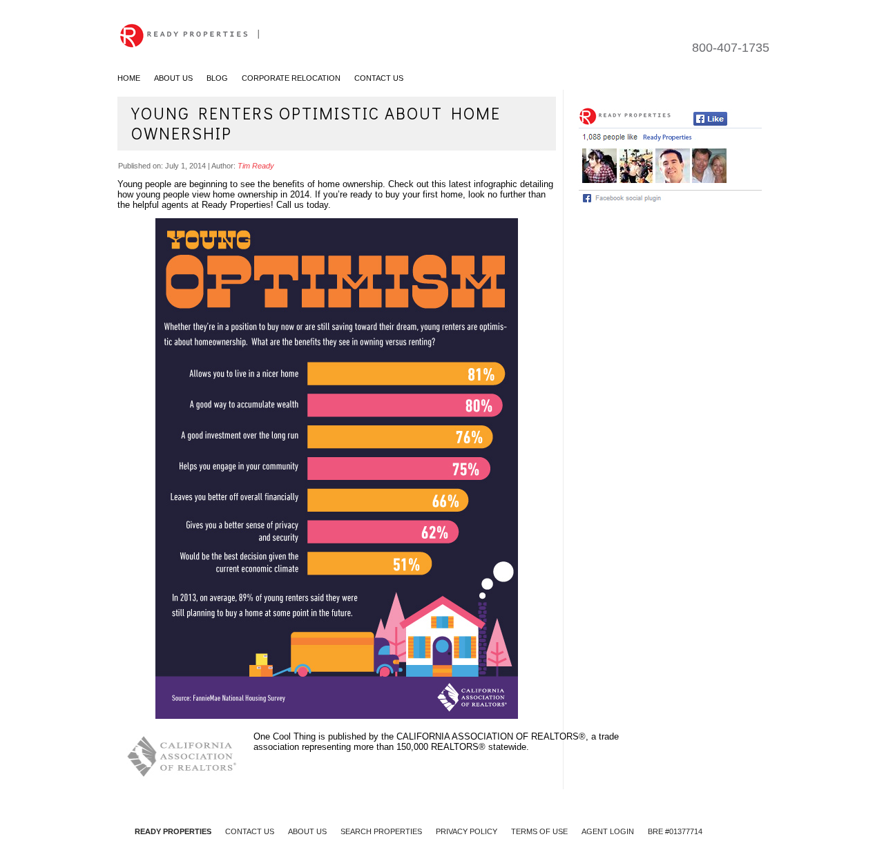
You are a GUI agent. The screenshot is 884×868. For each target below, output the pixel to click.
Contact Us (378, 78)
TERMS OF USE (539, 831)
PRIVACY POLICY (466, 831)
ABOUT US (307, 831)
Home (128, 78)
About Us (173, 78)
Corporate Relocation (291, 78)
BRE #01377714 (675, 831)
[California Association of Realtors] (185, 755)
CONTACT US (249, 831)
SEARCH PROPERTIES (381, 831)
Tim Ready (256, 166)
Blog (217, 78)
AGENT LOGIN (608, 831)
